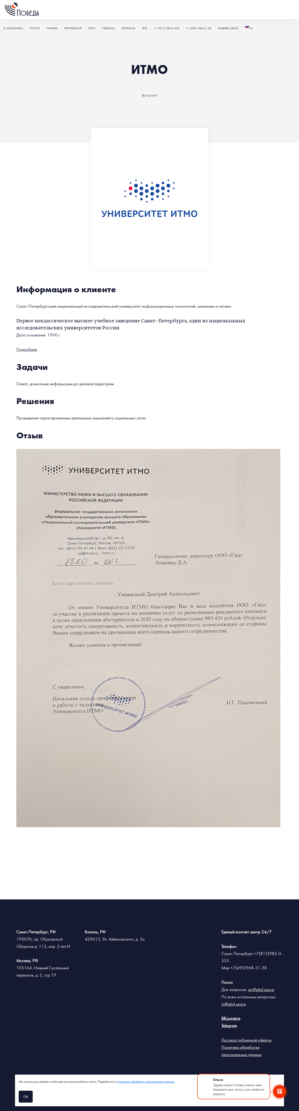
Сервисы (108, 28)
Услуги (35, 28)
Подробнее (26, 349)
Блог (92, 28)
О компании (13, 28)
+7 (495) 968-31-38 (198, 28)
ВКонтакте (230, 1018)
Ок (25, 1096)
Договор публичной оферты (246, 1040)
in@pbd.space (233, 1004)
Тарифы (51, 28)
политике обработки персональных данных (146, 1082)
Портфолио (73, 28)
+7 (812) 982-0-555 (166, 28)
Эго (144, 28)
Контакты (128, 28)
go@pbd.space (228, 28)
